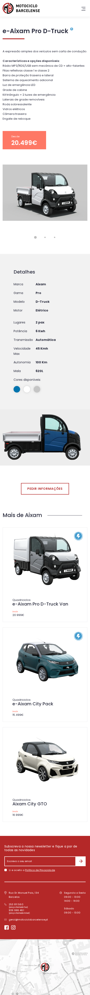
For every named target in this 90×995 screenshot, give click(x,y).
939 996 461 (16, 910)
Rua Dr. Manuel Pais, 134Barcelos (24, 895)
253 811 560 (16, 904)
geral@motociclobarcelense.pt (28, 919)
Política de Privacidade (40, 870)
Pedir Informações (45, 488)
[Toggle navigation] (83, 8)
